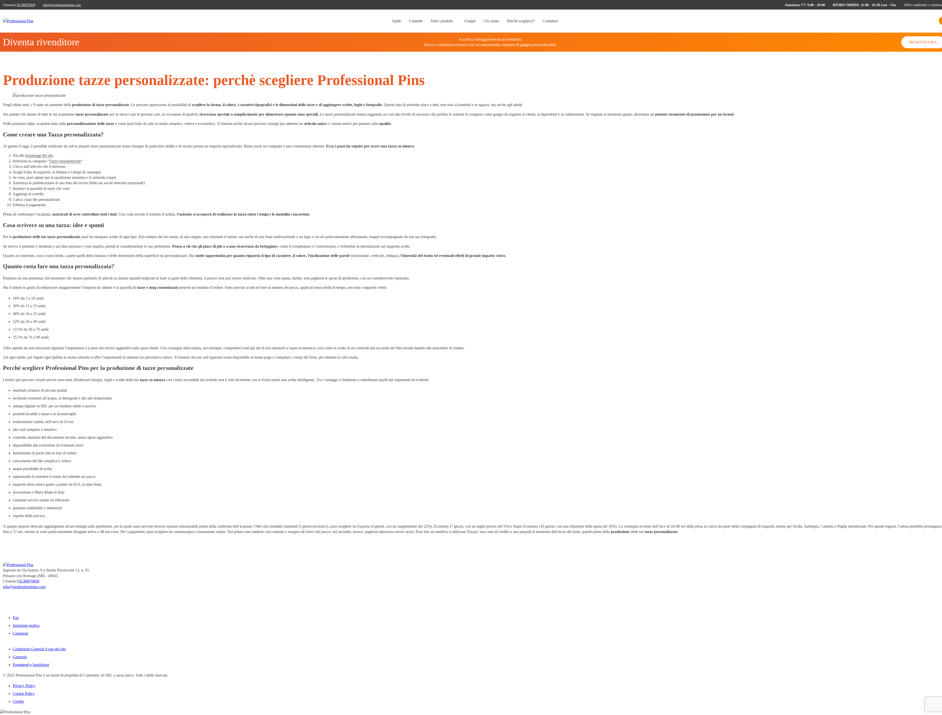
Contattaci (550, 21)
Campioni (20, 633)
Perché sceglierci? (521, 21)
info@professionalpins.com (62, 5)
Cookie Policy (24, 693)
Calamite (416, 21)
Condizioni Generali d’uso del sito (39, 649)
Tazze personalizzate (65, 161)
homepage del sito (39, 155)
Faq (16, 618)
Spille (396, 21)
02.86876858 (26, 5)
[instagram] (4, 601)
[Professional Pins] (18, 21)
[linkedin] (4, 607)
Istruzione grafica (26, 625)
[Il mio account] (934, 22)
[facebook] (4, 596)
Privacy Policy (24, 686)
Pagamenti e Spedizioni (31, 665)
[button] (925, 22)
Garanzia (20, 657)
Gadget (470, 21)
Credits (18, 701)
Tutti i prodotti (442, 21)
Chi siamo (491, 21)
